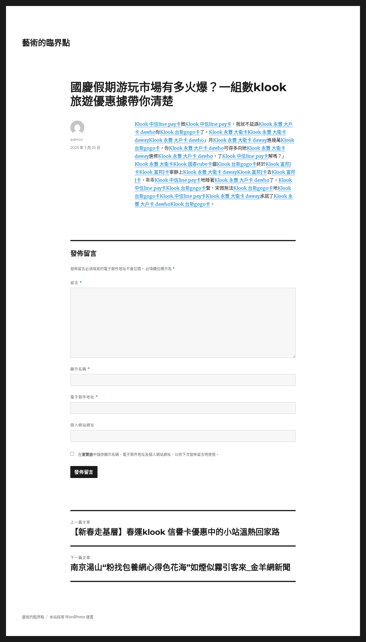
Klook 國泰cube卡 (192, 164)
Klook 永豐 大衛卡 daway (240, 140)
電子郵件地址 (84, 397)
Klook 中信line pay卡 (158, 124)
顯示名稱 (80, 369)
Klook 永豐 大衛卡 (228, 132)
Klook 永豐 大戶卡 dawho (176, 140)
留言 (76, 282)
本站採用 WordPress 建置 (71, 617)
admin (76, 139)
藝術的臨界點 (46, 43)
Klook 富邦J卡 (154, 172)
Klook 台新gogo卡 (180, 132)
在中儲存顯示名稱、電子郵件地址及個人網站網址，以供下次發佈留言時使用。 (148, 454)
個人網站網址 (82, 425)
